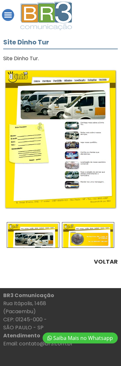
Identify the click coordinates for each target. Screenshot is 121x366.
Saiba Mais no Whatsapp (82, 338)
